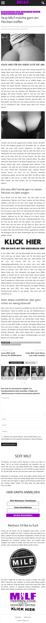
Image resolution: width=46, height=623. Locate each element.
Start (2, 8)
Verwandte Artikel (16, 363)
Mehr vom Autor (30, 363)
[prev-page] (22, 383)
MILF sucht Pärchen (7, 344)
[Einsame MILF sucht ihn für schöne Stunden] (23, 371)
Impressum (18, 617)
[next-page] (24, 383)
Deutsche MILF (26, 342)
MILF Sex (20, 14)
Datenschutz (27, 617)
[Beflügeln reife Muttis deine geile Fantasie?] (38, 371)
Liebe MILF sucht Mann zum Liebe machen (35, 354)
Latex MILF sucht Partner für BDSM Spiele (11, 354)
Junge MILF (36, 12)
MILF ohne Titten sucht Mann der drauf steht (7, 378)
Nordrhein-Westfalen (11, 8)
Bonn (20, 8)
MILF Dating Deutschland (9, 14)
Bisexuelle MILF (16, 342)
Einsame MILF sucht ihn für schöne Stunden (23, 378)
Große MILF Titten (26, 12)
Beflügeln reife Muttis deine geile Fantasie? (37, 378)
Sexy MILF (17, 344)
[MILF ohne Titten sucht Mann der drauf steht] (8, 371)
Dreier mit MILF (36, 342)
